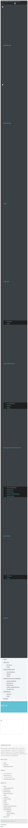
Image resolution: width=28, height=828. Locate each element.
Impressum (6, 764)
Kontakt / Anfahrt (7, 798)
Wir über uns (9, 321)
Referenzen (7, 536)
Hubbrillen (9, 405)
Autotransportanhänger (11, 487)
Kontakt (6, 618)
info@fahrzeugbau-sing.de (9, 779)
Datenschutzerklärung (8, 766)
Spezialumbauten (10, 496)
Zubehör (8, 407)
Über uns (6, 281)
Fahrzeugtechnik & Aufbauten (12, 447)
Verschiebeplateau (9, 363)
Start (5, 203)
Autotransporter (10, 489)
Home (2, 708)
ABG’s (5, 762)
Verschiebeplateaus (11, 403)
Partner (8, 578)
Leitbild (8, 323)
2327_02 (19, 708)
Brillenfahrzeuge (10, 491)
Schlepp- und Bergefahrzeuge (13, 493)
